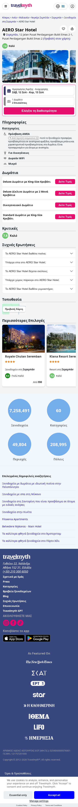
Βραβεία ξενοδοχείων (17, 591)
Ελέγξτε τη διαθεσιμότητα (39, 110)
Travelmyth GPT (13, 610)
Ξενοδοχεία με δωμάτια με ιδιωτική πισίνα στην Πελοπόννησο (31, 485)
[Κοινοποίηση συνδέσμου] (72, 28)
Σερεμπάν (12, 34)
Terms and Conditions (53, 805)
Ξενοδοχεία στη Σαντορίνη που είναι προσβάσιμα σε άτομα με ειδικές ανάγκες (38, 503)
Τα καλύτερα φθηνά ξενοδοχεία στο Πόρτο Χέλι (30, 541)
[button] (39, 101)
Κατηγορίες (10, 586)
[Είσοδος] (72, 6)
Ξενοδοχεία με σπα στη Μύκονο (21, 494)
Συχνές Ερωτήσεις (14, 601)
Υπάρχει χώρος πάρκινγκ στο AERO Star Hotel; (32, 280)
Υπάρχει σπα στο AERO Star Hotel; (25, 262)
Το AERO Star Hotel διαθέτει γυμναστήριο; (29, 288)
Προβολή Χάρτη (14, 309)
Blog (6, 596)
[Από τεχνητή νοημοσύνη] (37, 138)
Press (6, 581)
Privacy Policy (36, 805)
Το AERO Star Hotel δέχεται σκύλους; (26, 271)
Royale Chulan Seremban (23, 356)
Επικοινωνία (11, 606)
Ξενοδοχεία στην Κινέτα (17, 512)
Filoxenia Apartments (15, 519)
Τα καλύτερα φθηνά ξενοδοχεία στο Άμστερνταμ (31, 533)
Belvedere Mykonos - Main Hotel (21, 526)
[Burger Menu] (5, 6)
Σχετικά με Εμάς (13, 576)
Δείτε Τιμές (65, 181)
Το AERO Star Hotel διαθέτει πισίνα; (25, 253)
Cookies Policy (21, 805)
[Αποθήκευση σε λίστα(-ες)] (63, 28)
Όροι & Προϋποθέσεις (18, 773)
